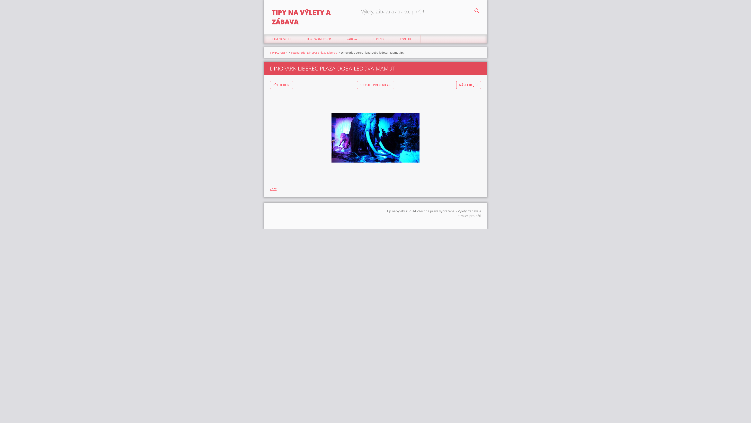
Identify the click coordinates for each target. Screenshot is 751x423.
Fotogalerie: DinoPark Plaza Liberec (314, 52)
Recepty (378, 39)
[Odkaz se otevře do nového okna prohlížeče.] (375, 138)
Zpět (273, 189)
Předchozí (281, 85)
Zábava (352, 39)
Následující (468, 85)
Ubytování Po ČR (319, 39)
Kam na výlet (281, 39)
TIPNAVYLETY (278, 52)
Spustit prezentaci (376, 85)
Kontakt (406, 39)
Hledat (476, 11)
